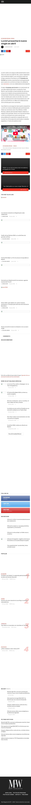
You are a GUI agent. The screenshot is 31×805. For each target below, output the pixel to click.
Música (12, 38)
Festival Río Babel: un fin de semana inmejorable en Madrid (15, 258)
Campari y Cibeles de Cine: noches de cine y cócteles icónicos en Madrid (17, 705)
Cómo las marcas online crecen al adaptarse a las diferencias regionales (17, 712)
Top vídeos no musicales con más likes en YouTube (14, 625)
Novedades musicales (6, 149)
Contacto (18, 794)
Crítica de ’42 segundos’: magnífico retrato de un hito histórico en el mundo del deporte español (18, 539)
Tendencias (3, 623)
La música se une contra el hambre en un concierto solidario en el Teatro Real (18, 409)
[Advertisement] (15, 21)
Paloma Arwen (6, 238)
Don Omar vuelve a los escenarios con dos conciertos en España (18, 417)
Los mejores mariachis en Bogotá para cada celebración (13, 213)
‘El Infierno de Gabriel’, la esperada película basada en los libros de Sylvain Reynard (15, 576)
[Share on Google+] (7, 51)
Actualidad (3, 573)
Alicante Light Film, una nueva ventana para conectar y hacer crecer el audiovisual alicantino (18, 692)
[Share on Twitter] (5, 51)
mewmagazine (9, 46)
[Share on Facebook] (2, 51)
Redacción (5, 216)
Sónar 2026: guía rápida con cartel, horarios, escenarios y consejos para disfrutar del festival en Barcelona (15, 304)
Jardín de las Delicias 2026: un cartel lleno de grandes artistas (13, 236)
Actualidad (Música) (5, 38)
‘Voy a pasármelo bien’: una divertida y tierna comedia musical (17, 546)
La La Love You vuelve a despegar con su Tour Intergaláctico (18, 384)
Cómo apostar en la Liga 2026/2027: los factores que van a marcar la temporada (16, 699)
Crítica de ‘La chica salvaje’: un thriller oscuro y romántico (18, 533)
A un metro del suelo (7, 147)
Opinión (3, 598)
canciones (6, 84)
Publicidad (25, 794)
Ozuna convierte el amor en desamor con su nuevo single (14, 327)
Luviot (23, 147)
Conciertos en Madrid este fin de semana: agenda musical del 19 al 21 (14, 281)
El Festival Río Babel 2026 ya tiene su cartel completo (17, 393)
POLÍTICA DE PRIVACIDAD (19, 792)
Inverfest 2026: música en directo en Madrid (17, 425)
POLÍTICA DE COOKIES (8, 794)
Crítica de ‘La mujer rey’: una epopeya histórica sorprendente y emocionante (18, 526)
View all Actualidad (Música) (14, 434)
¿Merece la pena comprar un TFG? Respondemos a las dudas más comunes (15, 739)
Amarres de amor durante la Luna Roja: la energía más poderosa (14, 601)
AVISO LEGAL (8, 792)
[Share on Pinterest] (9, 51)
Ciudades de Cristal (17, 147)
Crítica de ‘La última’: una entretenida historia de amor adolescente (18, 520)
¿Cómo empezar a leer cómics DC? (10, 648)
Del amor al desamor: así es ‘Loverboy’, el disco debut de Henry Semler (18, 401)
